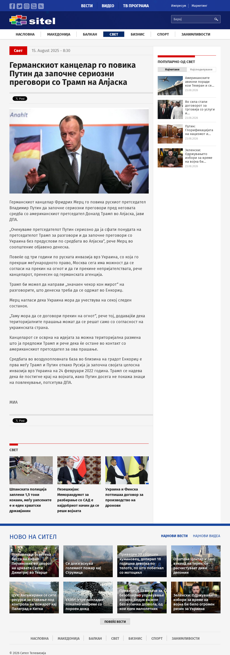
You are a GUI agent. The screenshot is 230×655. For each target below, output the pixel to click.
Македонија (58, 34)
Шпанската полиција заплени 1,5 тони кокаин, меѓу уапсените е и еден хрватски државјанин (30, 500)
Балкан (90, 34)
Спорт (163, 34)
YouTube (34, 6)
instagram (26, 6)
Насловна (25, 34)
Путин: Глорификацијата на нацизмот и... (199, 130)
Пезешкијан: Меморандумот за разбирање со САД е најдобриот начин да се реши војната (78, 500)
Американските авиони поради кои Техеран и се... (199, 82)
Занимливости (195, 34)
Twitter (19, 6)
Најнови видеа (206, 536)
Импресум (178, 6)
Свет (114, 34)
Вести (87, 5)
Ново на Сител (33, 537)
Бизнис (138, 34)
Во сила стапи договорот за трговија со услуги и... (200, 107)
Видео (108, 5)
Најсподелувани (201, 69)
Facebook (12, 6)
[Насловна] (32, 25)
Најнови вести (174, 536)
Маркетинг (199, 6)
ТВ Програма (136, 5)
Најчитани (172, 69)
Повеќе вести (115, 622)
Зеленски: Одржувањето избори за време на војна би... (198, 156)
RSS (41, 6)
